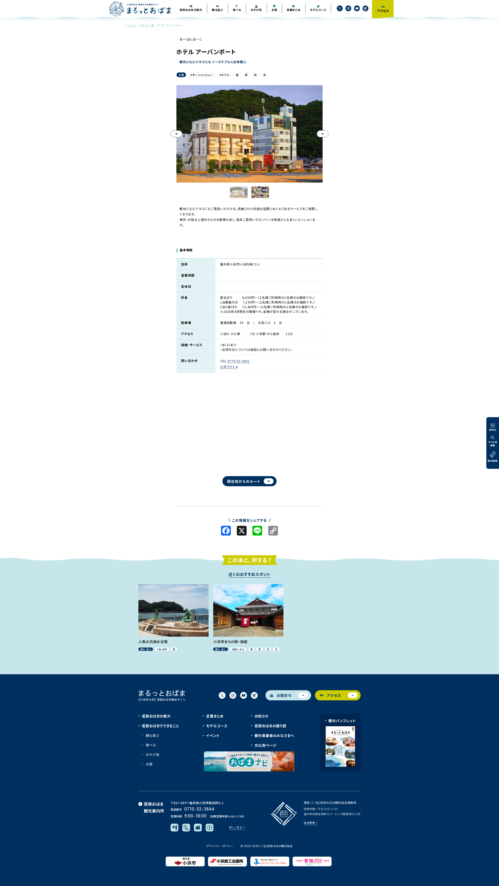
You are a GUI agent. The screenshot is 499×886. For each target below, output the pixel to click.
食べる (151, 744)
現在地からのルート (244, 481)
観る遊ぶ (152, 735)
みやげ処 (152, 754)
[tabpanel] (249, 126)
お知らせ (261, 715)
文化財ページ (265, 745)
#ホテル (224, 75)
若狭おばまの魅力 (156, 715)
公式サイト (227, 367)
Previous (176, 133)
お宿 (181, 75)
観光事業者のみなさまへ (274, 735)
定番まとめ (215, 715)
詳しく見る (235, 827)
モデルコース (216, 725)
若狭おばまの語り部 (270, 725)
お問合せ (284, 695)
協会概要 (309, 822)
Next (322, 133)
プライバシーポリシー (220, 846)
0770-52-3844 (199, 808)
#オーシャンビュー (201, 75)
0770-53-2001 (239, 361)
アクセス (334, 695)
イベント (213, 735)
